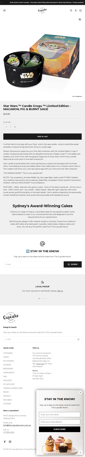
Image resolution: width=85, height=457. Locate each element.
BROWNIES (8, 369)
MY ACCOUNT (9, 384)
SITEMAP (7, 404)
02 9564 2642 (8, 432)
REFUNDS (7, 400)
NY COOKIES (8, 361)
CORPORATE (8, 373)
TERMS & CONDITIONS (13, 388)
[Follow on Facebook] (4, 441)
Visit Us (60, 291)
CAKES (6, 357)
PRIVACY (7, 396)
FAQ (5, 376)
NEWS (6, 392)
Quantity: (7, 122)
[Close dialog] (80, 392)
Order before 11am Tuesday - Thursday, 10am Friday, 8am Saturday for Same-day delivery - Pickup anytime (44, 2)
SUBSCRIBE (60, 429)
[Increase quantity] (15, 126)
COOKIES (7, 365)
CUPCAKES (8, 353)
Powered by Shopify (31, 449)
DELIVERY (7, 380)
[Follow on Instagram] (10, 441)
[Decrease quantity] (6, 126)
